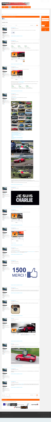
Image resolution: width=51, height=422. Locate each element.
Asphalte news (5, 22)
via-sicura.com (32, 251)
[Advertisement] (25, 11)
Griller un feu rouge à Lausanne (15, 134)
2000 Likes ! (12, 318)
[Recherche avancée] (48, 1)
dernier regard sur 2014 (14, 97)
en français (19, 82)
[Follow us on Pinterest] (47, 416)
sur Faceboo (18, 346)
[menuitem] (13, 7)
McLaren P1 (13, 138)
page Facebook (16, 69)
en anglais (22, 82)
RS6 (20, 184)
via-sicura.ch (25, 252)
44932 (5, 34)
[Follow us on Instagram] (45, 416)
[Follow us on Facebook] (41, 416)
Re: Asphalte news (13, 27)
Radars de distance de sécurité (15, 132)
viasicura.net (29, 251)
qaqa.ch (16, 251)
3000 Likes (12, 343)
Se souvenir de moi (44, 22)
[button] (33, 25)
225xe (21, 184)
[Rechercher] (47, 1)
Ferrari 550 (12, 184)
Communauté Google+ (22, 81)
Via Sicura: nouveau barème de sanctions (16, 133)
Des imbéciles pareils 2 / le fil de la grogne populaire (17, 137)
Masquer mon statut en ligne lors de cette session (45, 24)
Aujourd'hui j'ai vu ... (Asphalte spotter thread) (16, 135)
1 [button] (34, 25)
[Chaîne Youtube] (48, 416)
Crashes (12, 136)
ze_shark (13, 28)
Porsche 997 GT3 (18, 184)
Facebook (12, 50)
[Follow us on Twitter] (43, 416)
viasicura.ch (18, 252)
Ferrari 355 (15, 184)
